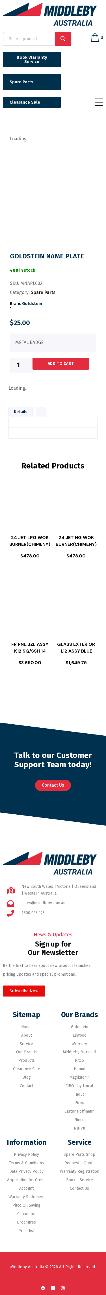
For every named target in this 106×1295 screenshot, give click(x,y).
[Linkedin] (53, 1288)
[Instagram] (63, 1288)
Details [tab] (20, 411)
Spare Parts (43, 292)
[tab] (41, 411)
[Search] (63, 39)
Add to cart (61, 363)
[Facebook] (43, 1288)
